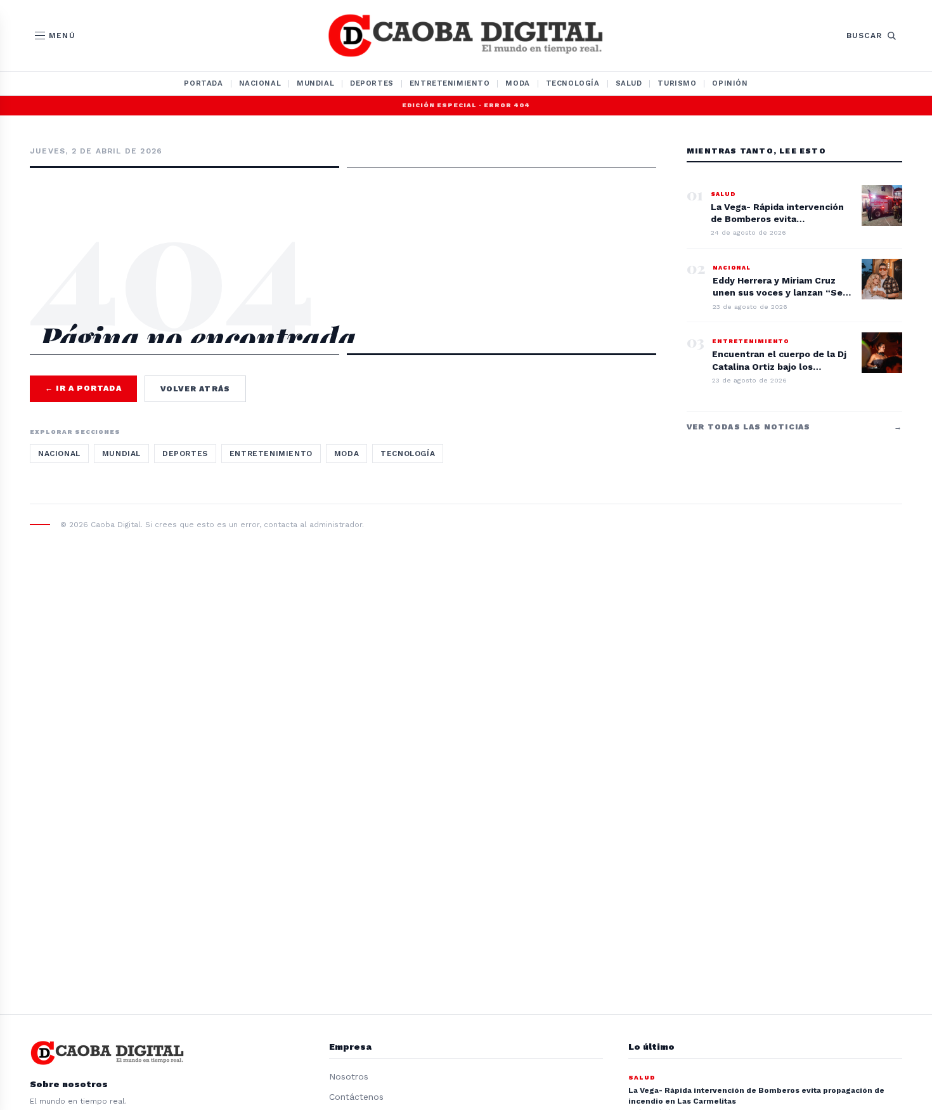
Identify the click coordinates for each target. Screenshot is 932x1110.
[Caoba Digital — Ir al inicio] (466, 35)
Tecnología (573, 83)
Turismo (676, 83)
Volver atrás (195, 388)
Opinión (730, 83)
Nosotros (348, 1076)
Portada (203, 83)
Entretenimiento (450, 83)
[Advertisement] (343, 223)
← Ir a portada (83, 388)
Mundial (315, 83)
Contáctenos (356, 1097)
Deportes (372, 83)
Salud (629, 83)
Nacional (260, 83)
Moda (517, 83)
